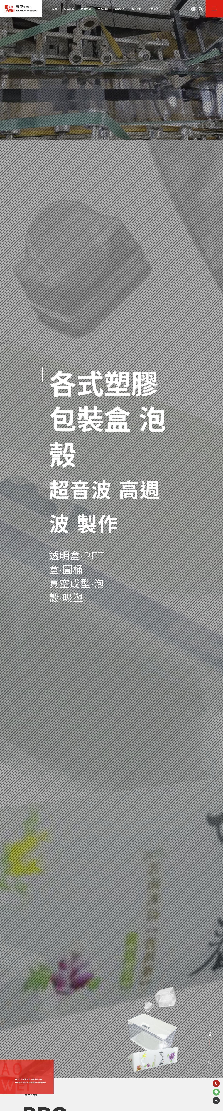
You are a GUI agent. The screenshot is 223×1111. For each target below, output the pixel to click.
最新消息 (120, 8)
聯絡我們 (153, 8)
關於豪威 (69, 8)
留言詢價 (137, 8)
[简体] (193, 9)
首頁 (54, 8)
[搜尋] (201, 9)
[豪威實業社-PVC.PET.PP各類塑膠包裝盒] (20, 8)
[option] (111, 539)
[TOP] (216, 1100)
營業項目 (86, 8)
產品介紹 (103, 8)
